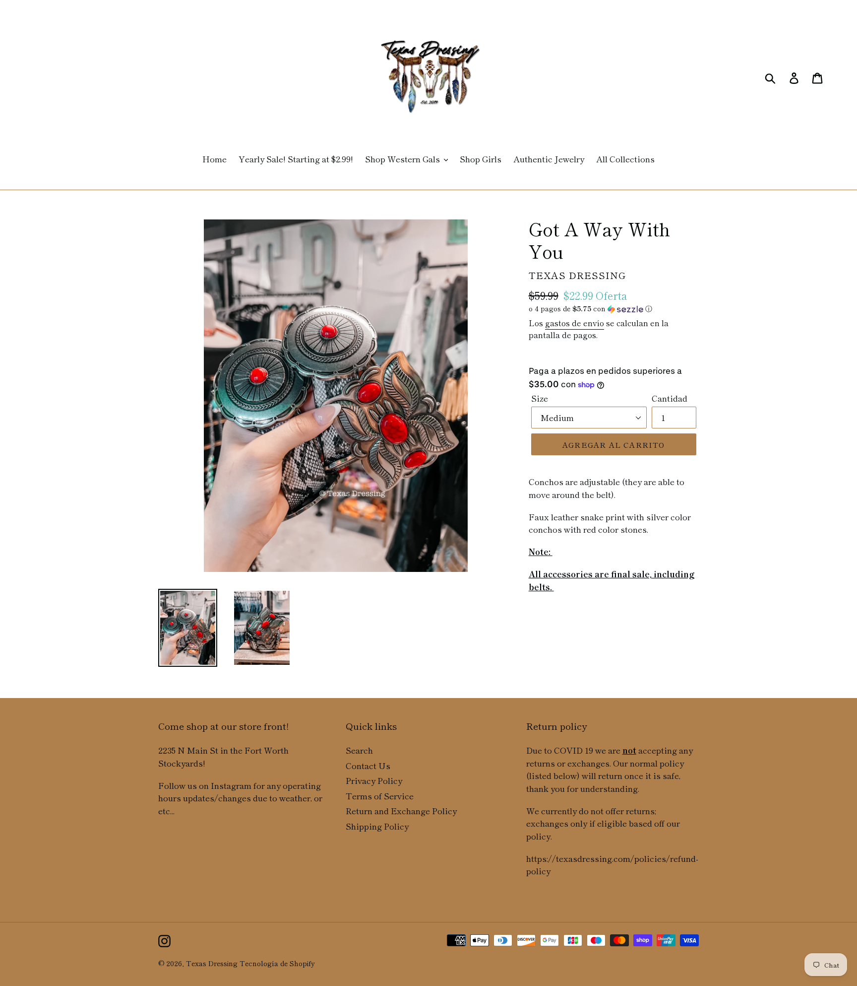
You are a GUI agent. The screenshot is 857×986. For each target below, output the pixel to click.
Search (359, 750)
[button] (614, 308)
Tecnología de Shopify (277, 963)
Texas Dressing (212, 963)
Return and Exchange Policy (401, 810)
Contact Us (368, 765)
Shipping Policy (377, 826)
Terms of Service (380, 795)
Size (539, 398)
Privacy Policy (374, 780)
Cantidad (669, 398)
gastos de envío (574, 323)
